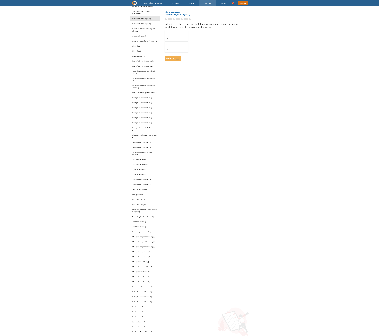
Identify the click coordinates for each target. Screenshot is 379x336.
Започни (243, 3)
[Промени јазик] (234, 3)
